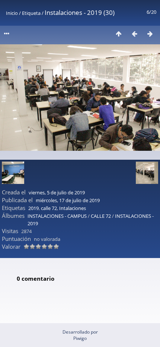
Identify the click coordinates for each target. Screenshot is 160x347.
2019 (33, 208)
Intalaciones (72, 208)
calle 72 (49, 208)
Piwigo (80, 338)
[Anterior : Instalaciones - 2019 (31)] (134, 33)
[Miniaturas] (119, 33)
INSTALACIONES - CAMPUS (57, 216)
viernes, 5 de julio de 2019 (57, 192)
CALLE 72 (101, 216)
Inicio (12, 13)
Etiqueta (31, 13)
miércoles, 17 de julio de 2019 (68, 200)
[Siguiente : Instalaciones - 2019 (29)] (150, 33)
